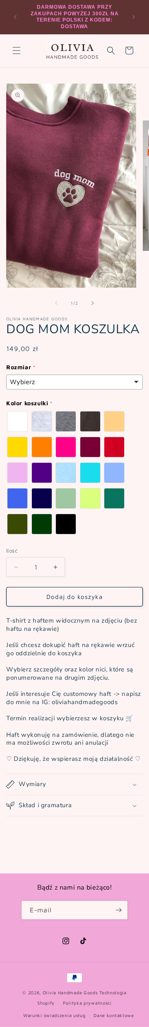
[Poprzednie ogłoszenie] (15, 17)
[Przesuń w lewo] (56, 303)
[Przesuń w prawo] (93, 303)
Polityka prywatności (87, 1002)
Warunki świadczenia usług (54, 1015)
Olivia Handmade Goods (70, 992)
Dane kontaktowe (114, 1015)
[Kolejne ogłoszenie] (134, 17)
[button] (16, 50)
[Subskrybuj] (118, 910)
